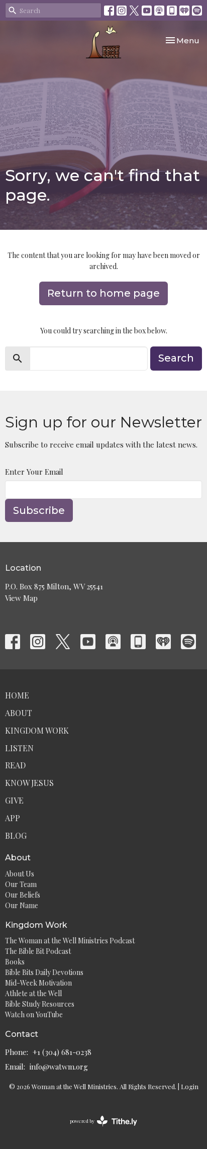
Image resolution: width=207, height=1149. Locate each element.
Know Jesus (29, 782)
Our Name (21, 905)
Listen (19, 748)
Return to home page (103, 293)
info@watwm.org (59, 1067)
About (18, 713)
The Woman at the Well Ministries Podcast (70, 940)
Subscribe (39, 510)
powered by (98, 1129)
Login (189, 1086)
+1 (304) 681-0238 (62, 1052)
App (12, 818)
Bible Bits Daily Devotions (44, 972)
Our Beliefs (22, 895)
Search (176, 358)
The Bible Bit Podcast (38, 951)
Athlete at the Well (33, 993)
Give (14, 800)
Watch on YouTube (34, 1014)
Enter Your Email (34, 472)
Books (15, 961)
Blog (16, 835)
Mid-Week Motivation (38, 983)
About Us (19, 873)
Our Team (21, 884)
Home (17, 695)
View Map (21, 598)
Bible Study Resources (39, 1004)
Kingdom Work (37, 730)
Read (15, 765)
